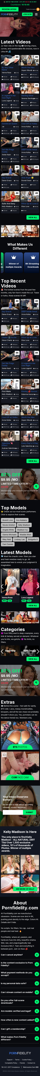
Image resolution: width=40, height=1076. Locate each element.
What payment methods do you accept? (16, 973)
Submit (29, 812)
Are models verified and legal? (16, 1011)
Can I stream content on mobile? (17, 992)
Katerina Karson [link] (27, 394)
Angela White (8, 530)
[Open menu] (36, 14)
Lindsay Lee (19, 539)
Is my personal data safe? (13, 983)
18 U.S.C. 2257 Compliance (11, 1067)
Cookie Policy (26, 1060)
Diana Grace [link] (6, 180)
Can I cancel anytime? (12, 955)
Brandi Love (7, 520)
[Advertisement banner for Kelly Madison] (20, 231)
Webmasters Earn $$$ (30, 1067)
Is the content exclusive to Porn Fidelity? (17, 964)
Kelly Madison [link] (7, 206)
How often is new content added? (17, 1020)
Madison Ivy (22, 530)
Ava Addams (21, 520)
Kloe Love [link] (25, 206)
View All (32, 217)
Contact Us (31, 1063)
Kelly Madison (24, 525)
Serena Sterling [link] (27, 98)
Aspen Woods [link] (26, 70)
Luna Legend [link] (7, 101)
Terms (17, 1060)
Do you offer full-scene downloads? (12, 1001)
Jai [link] (3, 127)
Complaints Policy (11, 1063)
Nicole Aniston (8, 525)
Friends (22, 1063)
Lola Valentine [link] (26, 446)
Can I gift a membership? (13, 1029)
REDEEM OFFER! (9, 9)
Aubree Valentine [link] (8, 448)
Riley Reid (6, 539)
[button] (38, 586)
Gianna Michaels (9, 535)
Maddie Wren (25, 535)
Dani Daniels (7, 544)
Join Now (27, 14)
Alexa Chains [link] (7, 340)
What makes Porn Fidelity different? (13, 1038)
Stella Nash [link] (6, 155)
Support (9, 1060)
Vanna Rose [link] (6, 73)
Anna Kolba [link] (26, 127)
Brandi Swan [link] (26, 180)
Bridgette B (33, 539)
